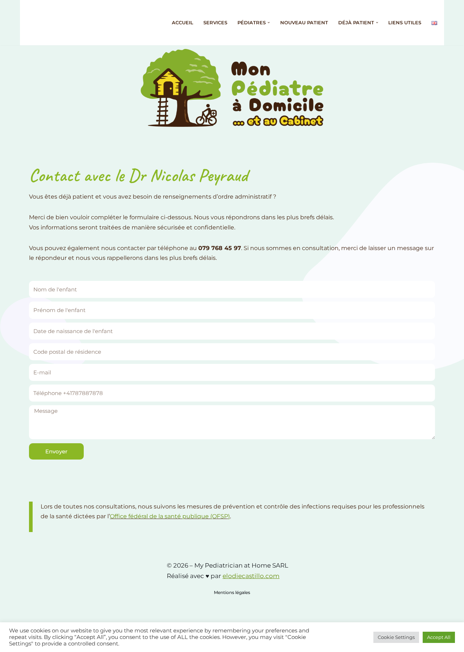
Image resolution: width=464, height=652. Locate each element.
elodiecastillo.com (251, 576)
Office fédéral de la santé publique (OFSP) (170, 516)
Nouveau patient (304, 22)
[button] (269, 22)
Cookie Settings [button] (396, 637)
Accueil (182, 22)
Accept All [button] (439, 637)
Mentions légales (232, 592)
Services (215, 22)
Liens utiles (404, 22)
